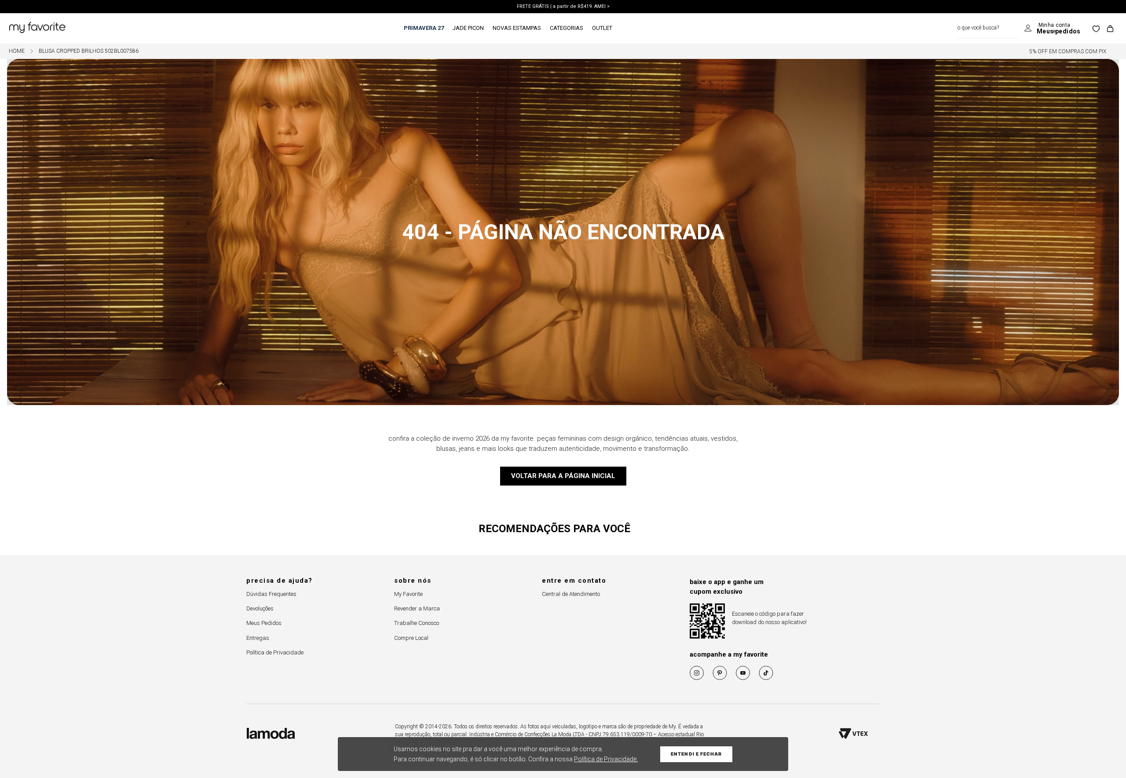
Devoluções (260, 608)
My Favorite (408, 594)
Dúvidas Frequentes (271, 594)
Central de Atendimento (571, 594)
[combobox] (988, 28)
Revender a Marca (417, 608)
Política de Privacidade (274, 652)
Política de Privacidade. (606, 759)
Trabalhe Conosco (416, 623)
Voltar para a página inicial (563, 476)
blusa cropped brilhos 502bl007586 (89, 51)
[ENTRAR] (1052, 28)
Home (17, 51)
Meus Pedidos (264, 623)
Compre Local (411, 638)
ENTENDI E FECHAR (696, 754)
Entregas (257, 638)
